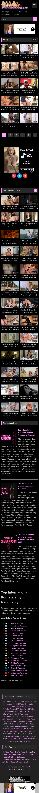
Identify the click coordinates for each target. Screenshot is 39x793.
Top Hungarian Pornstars (17, 646)
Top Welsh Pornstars (15, 675)
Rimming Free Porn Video (25, 719)
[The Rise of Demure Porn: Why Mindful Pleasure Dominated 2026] (9, 549)
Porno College (30, 701)
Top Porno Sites (16, 729)
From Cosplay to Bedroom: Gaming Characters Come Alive (27, 432)
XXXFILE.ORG (28, 754)
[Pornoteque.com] (16, 5)
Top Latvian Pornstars (16, 648)
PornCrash (30, 759)
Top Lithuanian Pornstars (17, 651)
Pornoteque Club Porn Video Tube (15, 716)
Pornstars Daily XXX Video (22, 741)
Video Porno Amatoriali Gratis (18, 711)
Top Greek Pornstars (15, 641)
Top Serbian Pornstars (16, 663)
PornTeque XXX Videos (11, 736)
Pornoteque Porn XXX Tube (13, 704)
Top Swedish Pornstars (16, 668)
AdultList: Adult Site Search (12, 762)
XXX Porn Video (8, 724)
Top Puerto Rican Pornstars (18, 661)
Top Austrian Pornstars (16, 628)
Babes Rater (20, 759)
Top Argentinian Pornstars (17, 626)
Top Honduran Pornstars (17, 643)
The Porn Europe (16, 739)
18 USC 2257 (25, 769)
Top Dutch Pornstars (15, 638)
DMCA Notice (14, 769)
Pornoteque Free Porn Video (13, 701)
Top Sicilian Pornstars (16, 665)
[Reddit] (25, 176)
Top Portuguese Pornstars (17, 658)
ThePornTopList (21, 752)
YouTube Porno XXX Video (12, 709)
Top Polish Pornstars (15, 656)
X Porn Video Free (9, 721)
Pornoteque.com (14, 767)
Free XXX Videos (8, 757)
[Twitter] (19, 176)
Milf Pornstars (29, 729)
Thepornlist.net (8, 759)
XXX (26, 762)
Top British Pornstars (15, 633)
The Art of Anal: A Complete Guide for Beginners (26, 486)
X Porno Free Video (25, 721)
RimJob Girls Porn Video (21, 706)
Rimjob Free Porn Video (25, 724)
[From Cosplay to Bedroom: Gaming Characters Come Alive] (9, 444)
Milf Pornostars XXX (9, 731)
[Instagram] (14, 176)
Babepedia (21, 757)
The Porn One (26, 736)
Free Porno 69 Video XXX (22, 734)
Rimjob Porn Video (21, 714)
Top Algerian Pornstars (16, 623)
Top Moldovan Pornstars (17, 653)
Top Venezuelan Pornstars (17, 670)
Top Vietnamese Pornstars (17, 673)
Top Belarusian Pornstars (17, 631)
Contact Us (26, 767)
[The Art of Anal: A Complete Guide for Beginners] (9, 498)
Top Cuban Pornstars (15, 636)
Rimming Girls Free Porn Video (14, 726)
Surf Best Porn (7, 752)
